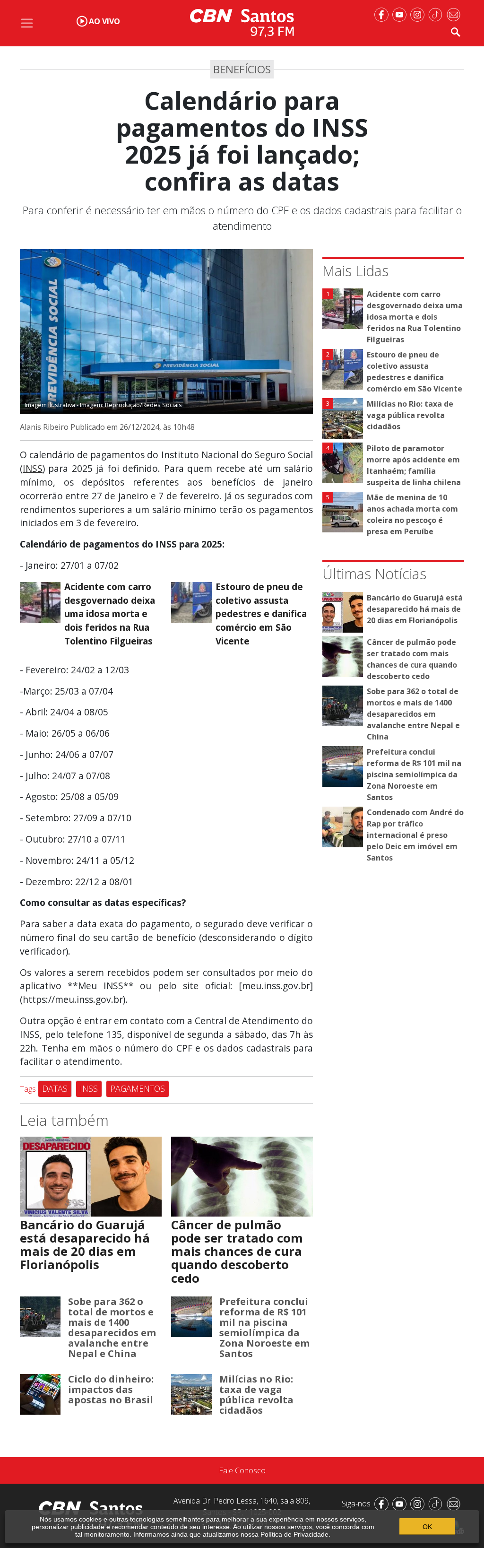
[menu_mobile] (27, 23)
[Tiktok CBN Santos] (437, 14)
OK (427, 1527)
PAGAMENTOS (137, 1088)
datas (55, 1088)
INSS (33, 468)
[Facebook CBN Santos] (383, 14)
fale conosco (242, 1470)
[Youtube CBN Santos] (401, 14)
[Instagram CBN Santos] (419, 14)
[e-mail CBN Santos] (455, 14)
